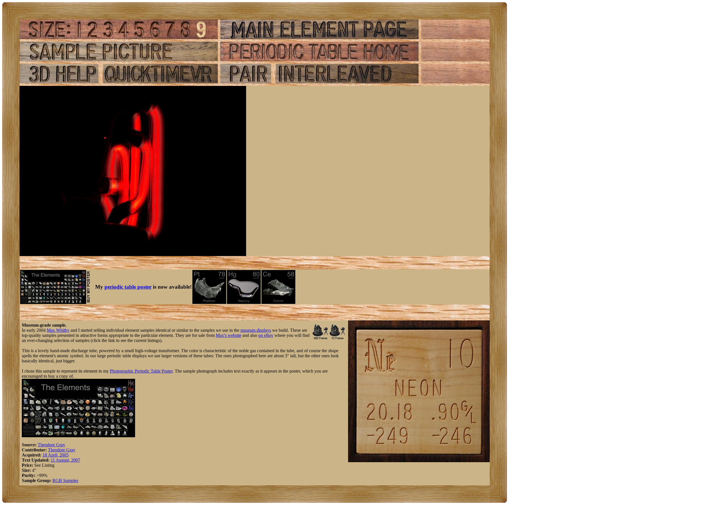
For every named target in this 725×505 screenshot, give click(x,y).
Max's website (228, 335)
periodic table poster (128, 287)
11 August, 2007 (65, 460)
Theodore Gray (51, 444)
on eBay (265, 335)
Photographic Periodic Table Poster (141, 371)
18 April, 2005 (55, 455)
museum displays (255, 330)
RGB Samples (65, 480)
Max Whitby (58, 330)
